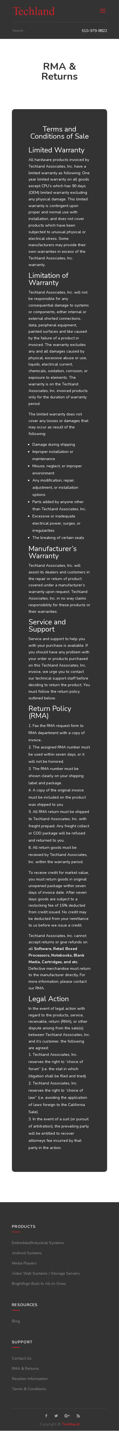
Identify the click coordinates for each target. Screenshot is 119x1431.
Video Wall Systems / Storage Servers (46, 1273)
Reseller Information (30, 1378)
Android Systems (27, 1253)
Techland (70, 1424)
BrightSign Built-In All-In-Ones (39, 1283)
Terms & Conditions (29, 1389)
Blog (16, 1321)
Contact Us (22, 1358)
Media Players (24, 1263)
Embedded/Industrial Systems (38, 1242)
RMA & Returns (25, 1368)
